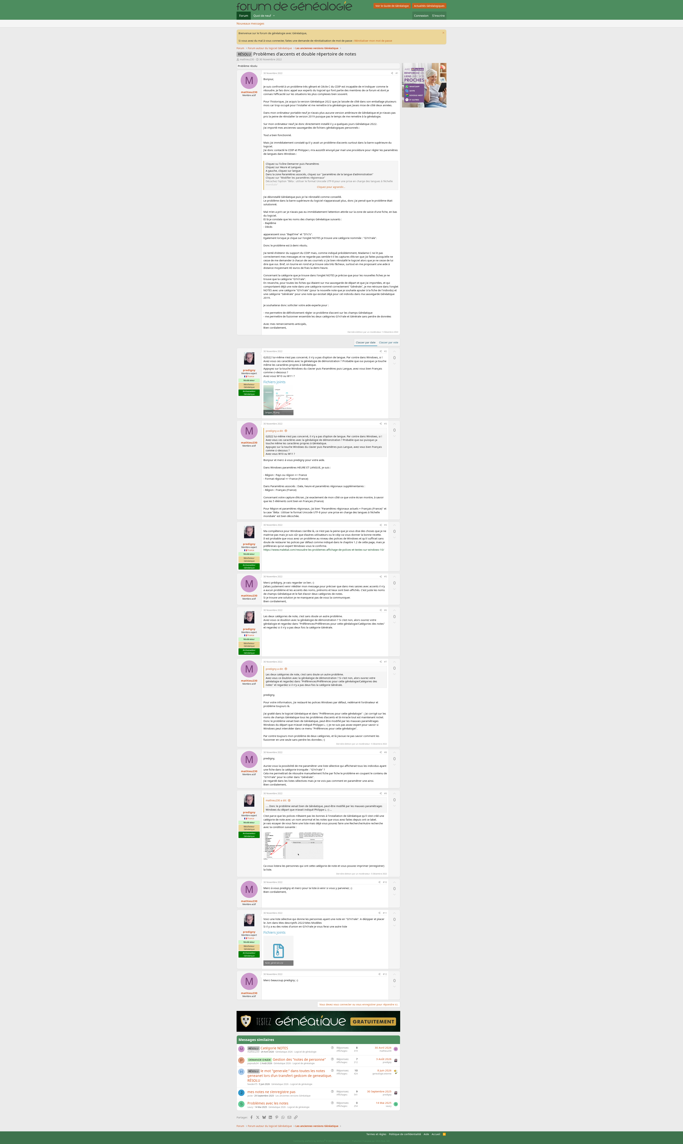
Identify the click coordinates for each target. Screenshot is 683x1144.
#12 (385, 974)
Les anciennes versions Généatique (293, 1095)
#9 (385, 793)
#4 (385, 524)
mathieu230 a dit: (276, 800)
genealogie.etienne (381, 1073)
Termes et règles (376, 1134)
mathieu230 (247, 59)
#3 (385, 423)
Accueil (436, 1134)
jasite (250, 1095)
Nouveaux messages (250, 23)
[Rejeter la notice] (442, 33)
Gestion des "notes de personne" (299, 1059)
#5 (385, 576)
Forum (243, 16)
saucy (250, 1107)
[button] (274, 16)
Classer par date (365, 342)
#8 (385, 752)
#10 (385, 882)
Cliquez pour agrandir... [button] (331, 187)
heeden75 (252, 1084)
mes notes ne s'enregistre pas (271, 1092)
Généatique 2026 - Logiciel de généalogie (296, 1051)
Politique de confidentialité (405, 1134)
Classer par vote (388, 342)
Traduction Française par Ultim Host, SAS (371, 1141)
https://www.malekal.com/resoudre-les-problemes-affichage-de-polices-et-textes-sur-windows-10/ (323, 549)
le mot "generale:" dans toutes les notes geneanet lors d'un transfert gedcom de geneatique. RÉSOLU (289, 1076)
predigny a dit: (274, 431)
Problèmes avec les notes (267, 1103)
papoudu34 (253, 1063)
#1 (397, 73)
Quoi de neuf (262, 16)
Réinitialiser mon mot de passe (373, 40)
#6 (385, 610)
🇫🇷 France (249, 376)
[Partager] (392, 73)
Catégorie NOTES (274, 1048)
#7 (385, 661)
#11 (385, 912)
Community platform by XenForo (321, 1141)
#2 (385, 351)
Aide (426, 1134)
